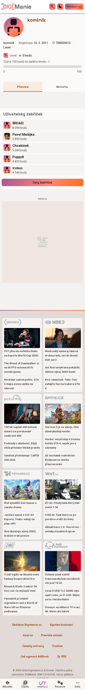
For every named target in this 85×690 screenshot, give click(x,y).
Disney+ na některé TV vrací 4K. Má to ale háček (62, 609)
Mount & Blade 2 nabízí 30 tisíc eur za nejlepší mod (20, 588)
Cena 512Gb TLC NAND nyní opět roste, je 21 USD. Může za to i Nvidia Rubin (62, 595)
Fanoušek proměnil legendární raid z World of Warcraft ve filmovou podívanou (21, 605)
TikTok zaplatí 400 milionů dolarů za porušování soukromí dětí (20, 431)
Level (13, 55)
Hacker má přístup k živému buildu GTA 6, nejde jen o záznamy (62, 443)
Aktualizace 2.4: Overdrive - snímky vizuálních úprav (63, 529)
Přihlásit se (74, 6)
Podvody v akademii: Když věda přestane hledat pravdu (22, 445)
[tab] (22, 87)
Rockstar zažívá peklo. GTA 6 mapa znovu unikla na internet (21, 384)
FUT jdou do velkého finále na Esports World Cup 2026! (21, 353)
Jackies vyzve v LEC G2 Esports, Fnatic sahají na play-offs (19, 519)
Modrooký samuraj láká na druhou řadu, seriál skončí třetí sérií (61, 355)
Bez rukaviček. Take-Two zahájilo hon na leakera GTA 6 (62, 384)
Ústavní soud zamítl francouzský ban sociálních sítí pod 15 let (62, 579)
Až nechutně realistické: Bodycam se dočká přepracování (60, 460)
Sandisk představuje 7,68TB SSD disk (21, 457)
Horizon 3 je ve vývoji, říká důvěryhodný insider (61, 429)
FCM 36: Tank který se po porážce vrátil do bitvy (60, 517)
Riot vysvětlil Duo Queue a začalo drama (20, 505)
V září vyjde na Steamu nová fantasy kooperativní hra (21, 576)
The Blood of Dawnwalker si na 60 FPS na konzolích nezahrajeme (21, 368)
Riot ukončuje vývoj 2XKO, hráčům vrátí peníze (20, 533)
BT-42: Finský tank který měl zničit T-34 (62, 505)
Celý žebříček (42, 182)
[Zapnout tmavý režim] (60, 7)
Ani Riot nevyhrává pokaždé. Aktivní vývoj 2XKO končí (62, 369)
